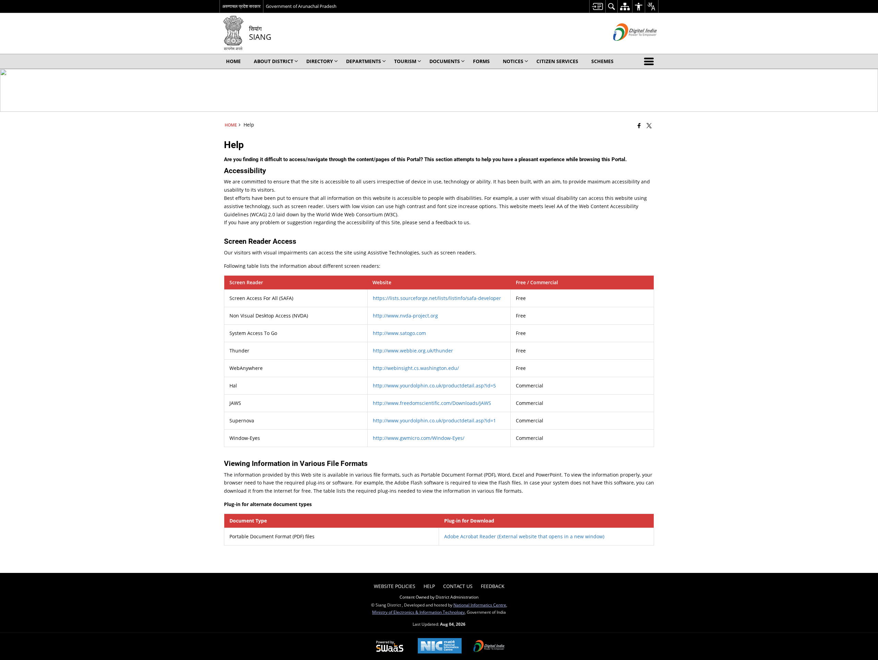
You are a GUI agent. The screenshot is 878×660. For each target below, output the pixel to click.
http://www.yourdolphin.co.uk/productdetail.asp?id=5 (434, 385)
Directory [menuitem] (319, 61)
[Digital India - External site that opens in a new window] (626, 46)
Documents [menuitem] (444, 61)
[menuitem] (597, 6)
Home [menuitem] (233, 61)
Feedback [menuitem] (493, 586)
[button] (650, 61)
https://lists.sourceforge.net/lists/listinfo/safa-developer (437, 298)
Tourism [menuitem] (405, 61)
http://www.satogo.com (399, 333)
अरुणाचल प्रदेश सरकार (241, 6)
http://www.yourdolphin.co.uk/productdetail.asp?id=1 (434, 420)
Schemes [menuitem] (602, 61)
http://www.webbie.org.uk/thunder (413, 350)
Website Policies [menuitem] (394, 586)
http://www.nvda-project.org (405, 315)
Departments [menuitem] (363, 61)
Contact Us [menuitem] (458, 586)
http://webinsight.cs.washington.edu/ (416, 368)
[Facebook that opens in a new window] (639, 125)
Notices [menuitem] (513, 61)
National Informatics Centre (479, 605)
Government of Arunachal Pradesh (301, 6)
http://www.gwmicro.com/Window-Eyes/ (418, 438)
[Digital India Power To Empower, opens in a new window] (489, 646)
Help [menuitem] (429, 586)
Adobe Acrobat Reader (524, 536)
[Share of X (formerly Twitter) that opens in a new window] (649, 125)
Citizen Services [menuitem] (557, 61)
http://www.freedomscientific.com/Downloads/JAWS (432, 403)
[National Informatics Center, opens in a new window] (440, 646)
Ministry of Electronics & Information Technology (418, 612)
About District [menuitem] (273, 61)
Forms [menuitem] (481, 61)
